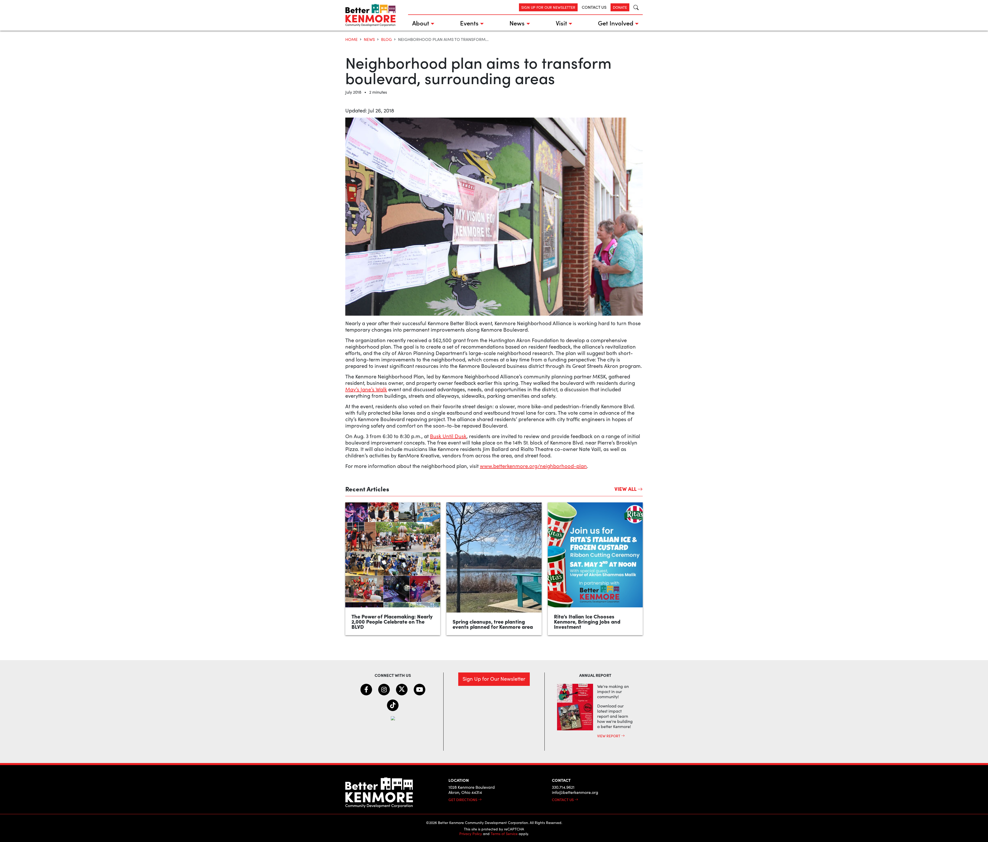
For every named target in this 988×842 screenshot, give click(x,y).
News (517, 23)
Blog (386, 39)
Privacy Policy (470, 833)
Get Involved (615, 23)
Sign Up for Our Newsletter (548, 7)
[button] (634, 7)
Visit (561, 23)
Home (351, 39)
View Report (609, 735)
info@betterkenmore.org (575, 792)
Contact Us (594, 7)
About (420, 23)
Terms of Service (504, 833)
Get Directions (463, 799)
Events (469, 23)
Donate (620, 7)
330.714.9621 (563, 787)
